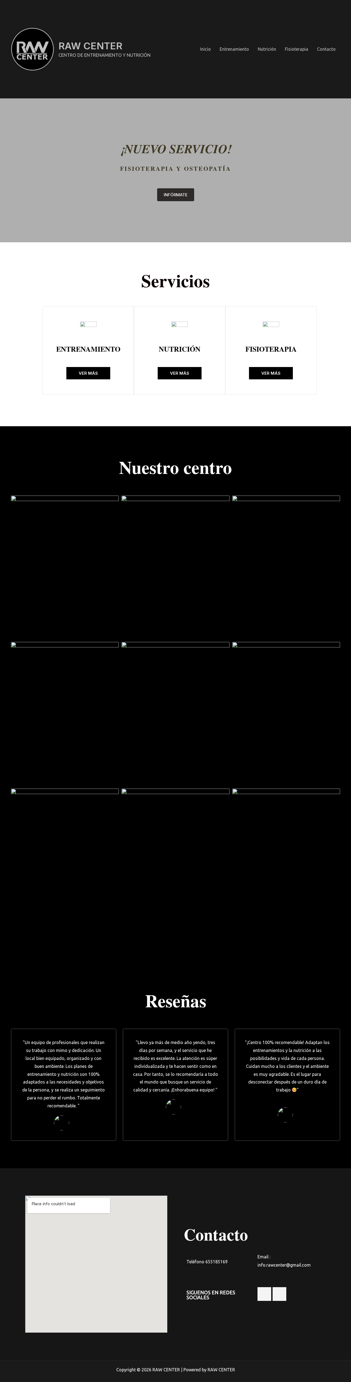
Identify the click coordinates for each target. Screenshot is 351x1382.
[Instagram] (264, 1294)
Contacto (326, 49)
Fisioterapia (296, 49)
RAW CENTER (90, 46)
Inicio (205, 49)
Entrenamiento (234, 49)
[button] (175, 194)
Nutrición (267, 49)
